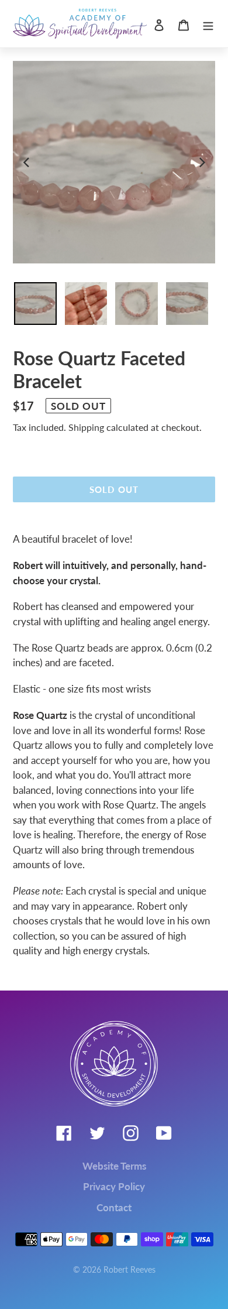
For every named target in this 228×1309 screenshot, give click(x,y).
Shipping (86, 427)
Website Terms (114, 1166)
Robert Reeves (129, 1269)
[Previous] (27, 162)
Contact (114, 1207)
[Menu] (208, 24)
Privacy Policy (114, 1186)
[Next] (201, 162)
